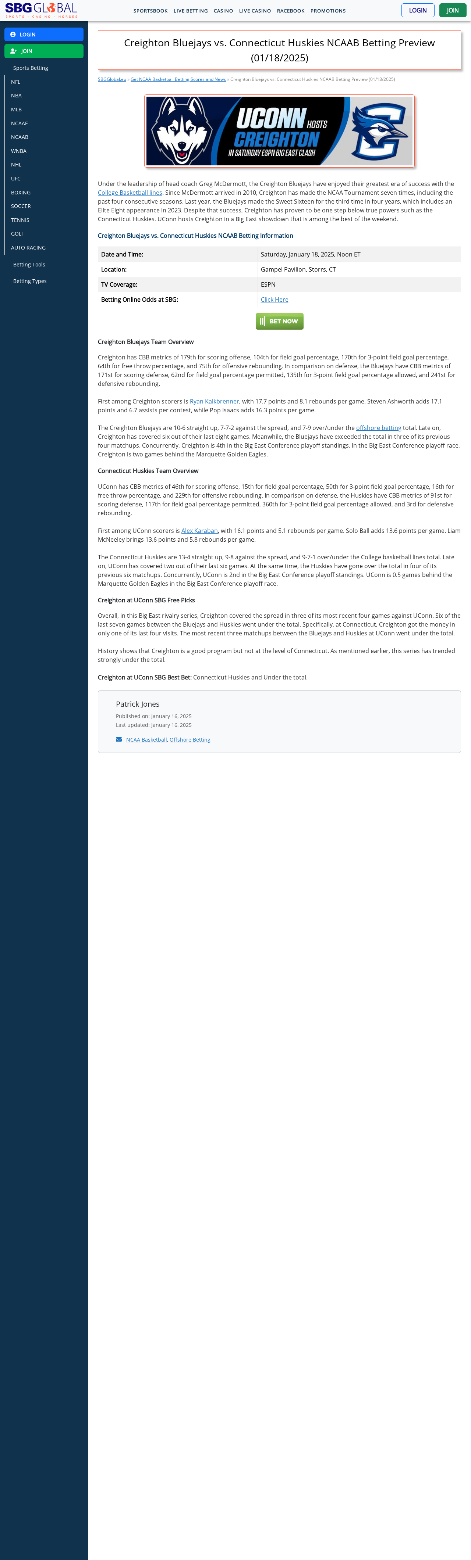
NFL (15, 81)
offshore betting (378, 428)
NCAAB (19, 136)
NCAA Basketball (146, 739)
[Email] (119, 739)
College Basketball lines (130, 193)
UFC (16, 178)
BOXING (21, 192)
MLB (16, 109)
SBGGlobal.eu (112, 79)
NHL (16, 164)
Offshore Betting (190, 739)
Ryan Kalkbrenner (214, 401)
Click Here (274, 299)
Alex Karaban (199, 531)
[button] (418, 10)
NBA (16, 95)
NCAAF (19, 123)
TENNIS (20, 219)
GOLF (17, 233)
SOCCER (21, 205)
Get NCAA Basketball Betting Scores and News (178, 79)
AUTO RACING (28, 247)
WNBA (18, 150)
